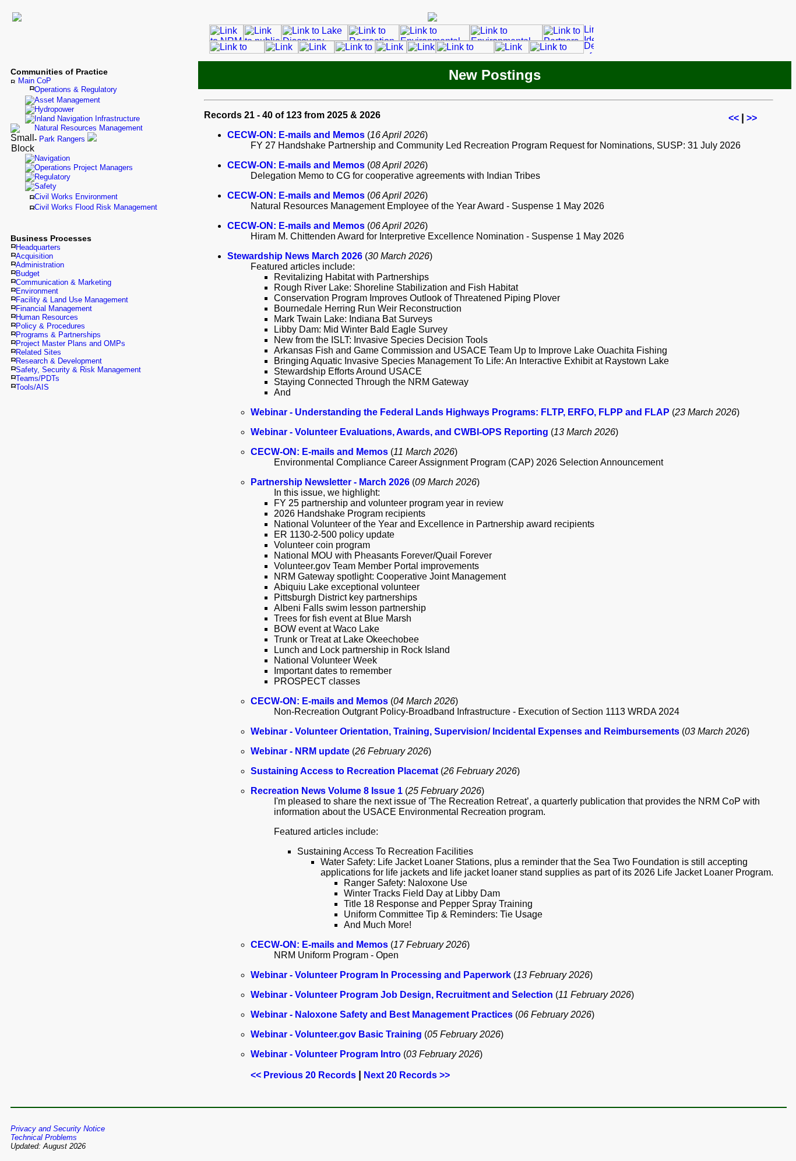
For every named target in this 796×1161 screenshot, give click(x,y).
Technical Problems (43, 1137)
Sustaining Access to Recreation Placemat (344, 771)
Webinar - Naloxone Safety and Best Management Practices (382, 1014)
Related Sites (38, 352)
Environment (37, 291)
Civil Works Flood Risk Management (95, 207)
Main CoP (34, 80)
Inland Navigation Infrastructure (87, 118)
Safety (45, 186)
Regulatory (52, 176)
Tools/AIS (32, 387)
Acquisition (34, 256)
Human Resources (47, 317)
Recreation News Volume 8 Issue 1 (327, 791)
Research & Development (59, 361)
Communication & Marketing (63, 282)
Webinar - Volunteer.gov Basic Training (336, 1034)
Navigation (52, 158)
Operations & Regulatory (75, 89)
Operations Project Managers (83, 167)
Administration (40, 264)
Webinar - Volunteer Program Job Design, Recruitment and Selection (402, 995)
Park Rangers (62, 139)
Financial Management (54, 308)
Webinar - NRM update (300, 751)
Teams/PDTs (37, 378)
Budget (28, 273)
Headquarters (38, 247)
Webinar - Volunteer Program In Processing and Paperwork (381, 975)
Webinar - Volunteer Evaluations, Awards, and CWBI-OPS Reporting (399, 432)
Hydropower (54, 109)
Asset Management (67, 100)
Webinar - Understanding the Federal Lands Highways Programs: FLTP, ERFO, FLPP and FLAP (460, 412)
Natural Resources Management (88, 127)
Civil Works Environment (76, 196)
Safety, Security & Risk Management (78, 369)
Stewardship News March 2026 (294, 256)
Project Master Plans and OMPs (70, 343)
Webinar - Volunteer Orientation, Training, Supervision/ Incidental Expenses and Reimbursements (465, 731)
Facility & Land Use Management (72, 299)
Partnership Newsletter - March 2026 (330, 482)
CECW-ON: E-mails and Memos (296, 135)
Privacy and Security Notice (57, 1128)
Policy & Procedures (50, 326)
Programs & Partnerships (58, 334)
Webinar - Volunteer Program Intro (326, 1054)
